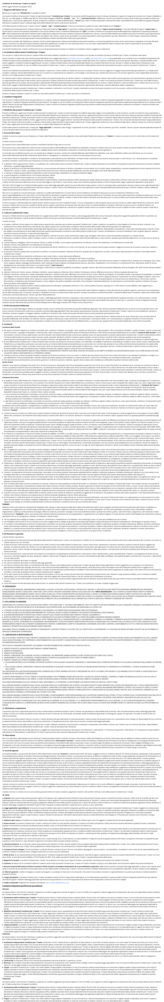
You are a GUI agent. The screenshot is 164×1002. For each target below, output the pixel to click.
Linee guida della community (99, 58)
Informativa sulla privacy (76, 58)
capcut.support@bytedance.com (57, 883)
